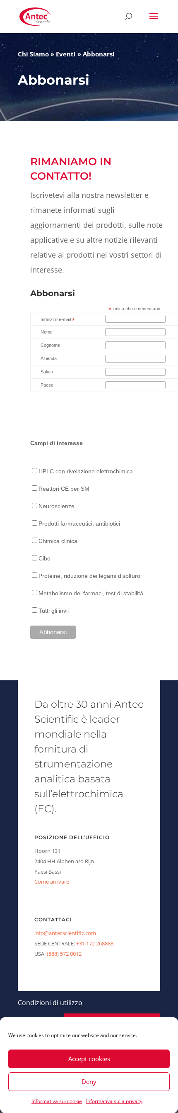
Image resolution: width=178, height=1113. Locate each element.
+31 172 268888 (94, 943)
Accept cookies (89, 1059)
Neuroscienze (56, 506)
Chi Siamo (33, 54)
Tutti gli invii (53, 610)
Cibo (44, 558)
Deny (89, 1081)
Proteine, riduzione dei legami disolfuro (89, 575)
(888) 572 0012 (64, 953)
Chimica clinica (57, 541)
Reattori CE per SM (63, 488)
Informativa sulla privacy (114, 1101)
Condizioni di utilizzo (50, 1002)
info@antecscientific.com (65, 933)
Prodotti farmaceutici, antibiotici (79, 523)
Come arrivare (51, 881)
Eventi (66, 54)
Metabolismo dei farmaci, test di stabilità (90, 593)
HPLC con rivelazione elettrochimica (85, 471)
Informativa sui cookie (56, 1101)
